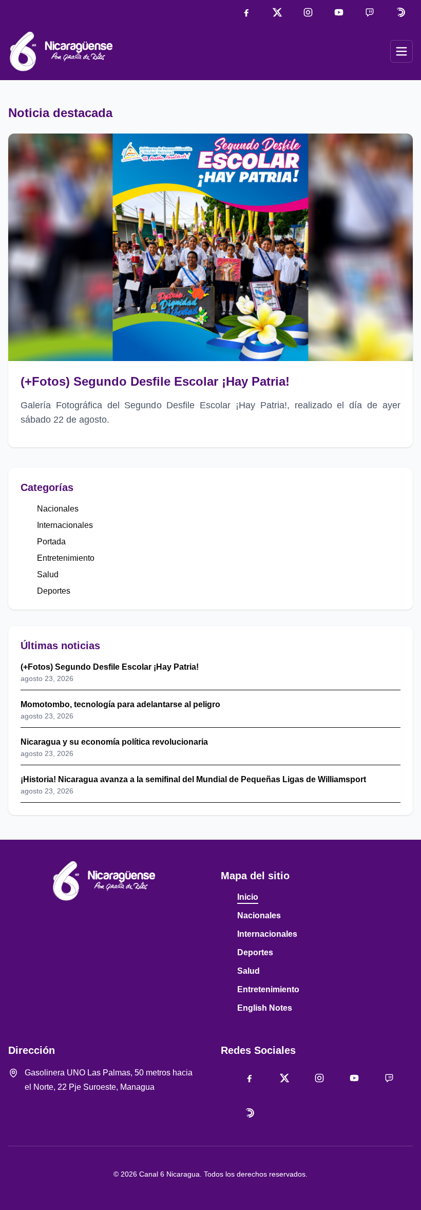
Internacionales (65, 525)
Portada (51, 541)
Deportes (53, 591)
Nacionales (58, 508)
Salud (48, 574)
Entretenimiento (65, 558)
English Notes (264, 1008)
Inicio (247, 897)
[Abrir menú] (401, 51)
